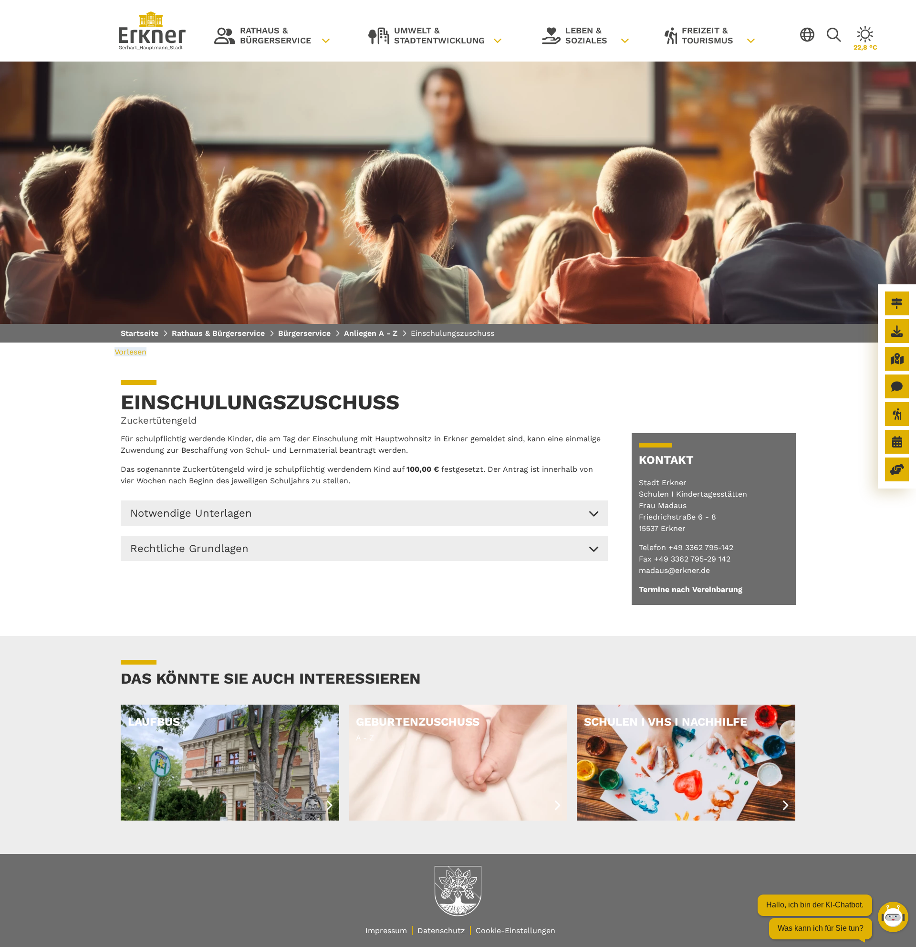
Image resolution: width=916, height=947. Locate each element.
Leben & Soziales (574, 37)
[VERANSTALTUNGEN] (897, 442)
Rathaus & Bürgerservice (262, 37)
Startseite (139, 333)
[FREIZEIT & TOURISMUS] (897, 414)
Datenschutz (441, 930)
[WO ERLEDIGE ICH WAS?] (897, 303)
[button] (364, 513)
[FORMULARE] (897, 331)
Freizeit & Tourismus (699, 37)
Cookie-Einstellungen (515, 930)
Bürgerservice (304, 333)
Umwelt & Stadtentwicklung (426, 37)
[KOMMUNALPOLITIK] (897, 469)
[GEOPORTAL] (897, 359)
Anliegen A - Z (370, 333)
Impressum (386, 930)
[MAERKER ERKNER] (897, 386)
